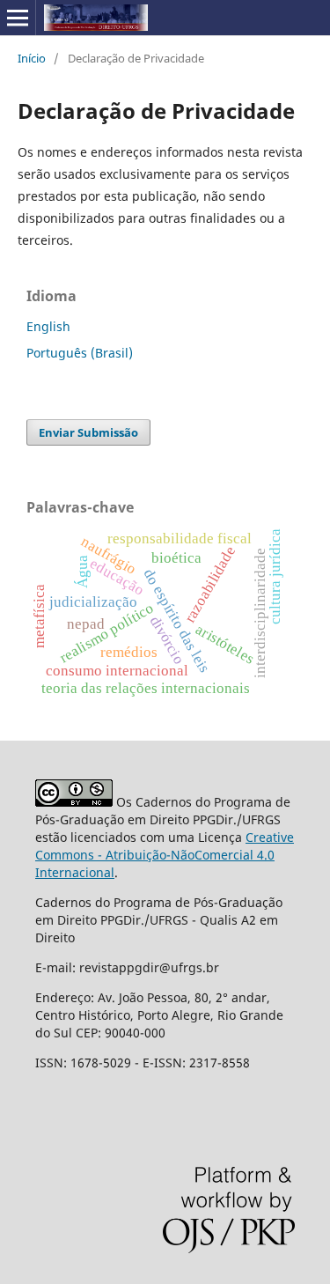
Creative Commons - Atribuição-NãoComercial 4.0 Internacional (164, 855)
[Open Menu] (17, 17)
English (48, 326)
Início (32, 58)
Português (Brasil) (79, 352)
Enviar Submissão (88, 432)
